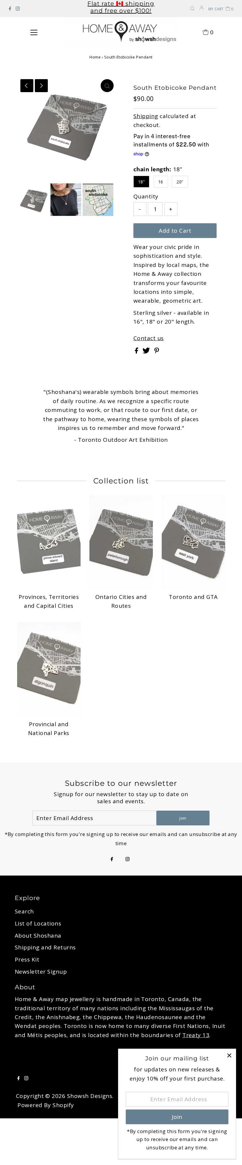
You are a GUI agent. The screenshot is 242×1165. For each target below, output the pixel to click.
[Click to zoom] (107, 85)
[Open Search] (192, 9)
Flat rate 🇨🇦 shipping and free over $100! (120, 7)
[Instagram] (17, 8)
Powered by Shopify (45, 1105)
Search (24, 911)
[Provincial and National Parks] (49, 669)
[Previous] (26, 85)
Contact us (148, 338)
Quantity (145, 196)
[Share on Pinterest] (156, 351)
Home (95, 57)
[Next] (41, 85)
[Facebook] (10, 8)
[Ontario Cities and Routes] (121, 542)
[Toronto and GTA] (193, 542)
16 (160, 182)
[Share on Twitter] (147, 351)
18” (141, 182)
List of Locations (38, 923)
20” (179, 182)
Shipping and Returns (45, 947)
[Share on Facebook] (137, 351)
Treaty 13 (195, 1035)
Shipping (145, 116)
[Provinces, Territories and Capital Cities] (49, 542)
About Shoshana (38, 935)
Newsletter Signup (41, 971)
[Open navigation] (34, 32)
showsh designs (89, 1096)
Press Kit (27, 959)
